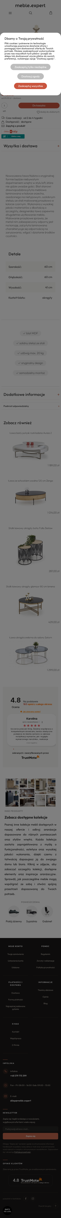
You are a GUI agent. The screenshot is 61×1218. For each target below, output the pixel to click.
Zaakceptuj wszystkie (30, 86)
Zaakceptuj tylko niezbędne (30, 67)
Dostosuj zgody (30, 76)
